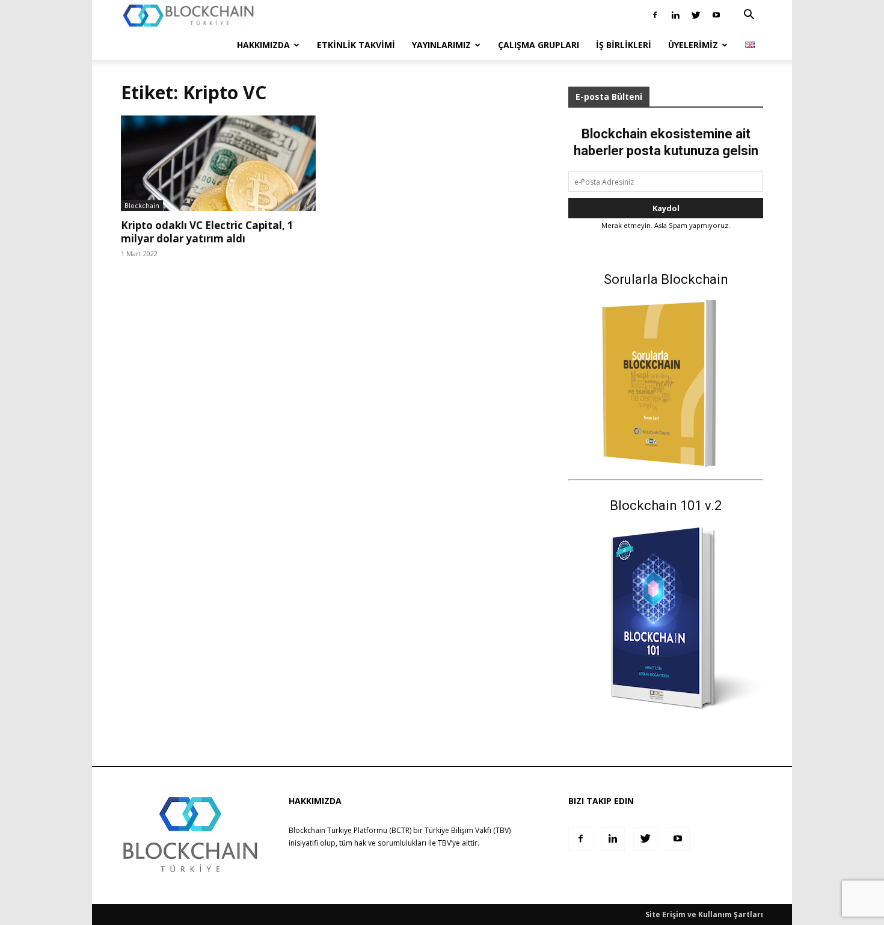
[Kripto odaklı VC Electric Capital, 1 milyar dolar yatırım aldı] (218, 163)
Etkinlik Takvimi (356, 45)
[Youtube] (716, 15)
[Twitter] (696, 15)
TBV (444, 843)
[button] (748, 16)
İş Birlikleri (623, 45)
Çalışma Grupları (538, 45)
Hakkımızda (263, 45)
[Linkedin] (675, 15)
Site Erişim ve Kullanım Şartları (704, 914)
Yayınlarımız (441, 45)
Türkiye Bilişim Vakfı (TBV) (468, 830)
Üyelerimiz (693, 45)
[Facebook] (655, 15)
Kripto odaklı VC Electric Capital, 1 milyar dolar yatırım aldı (207, 231)
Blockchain (141, 205)
